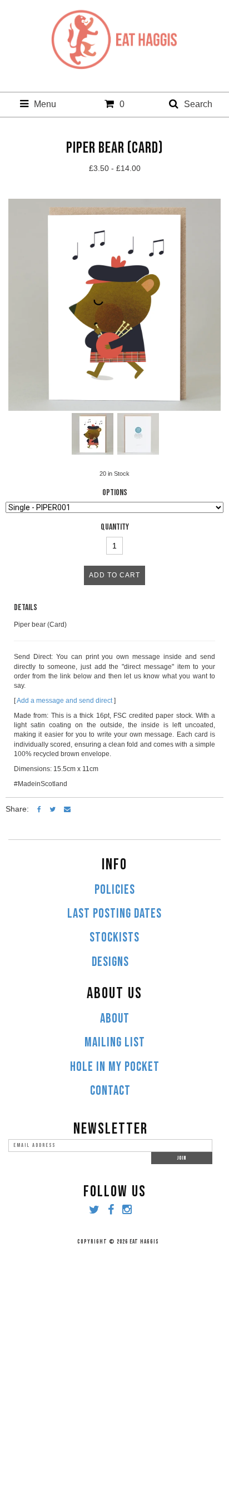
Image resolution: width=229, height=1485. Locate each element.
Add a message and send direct (64, 700)
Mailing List (114, 1042)
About (115, 1018)
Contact (110, 1091)
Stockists (114, 937)
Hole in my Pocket (115, 1067)
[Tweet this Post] (52, 808)
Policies (114, 890)
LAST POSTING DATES (114, 914)
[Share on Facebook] (39, 808)
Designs (110, 962)
